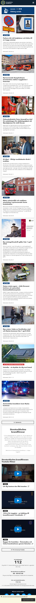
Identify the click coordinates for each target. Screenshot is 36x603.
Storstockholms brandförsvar (7, 2)
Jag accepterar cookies (28, 599)
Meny (33, 2)
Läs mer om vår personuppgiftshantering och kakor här (15, 596)
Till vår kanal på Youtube (18, 549)
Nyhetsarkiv (18, 422)
